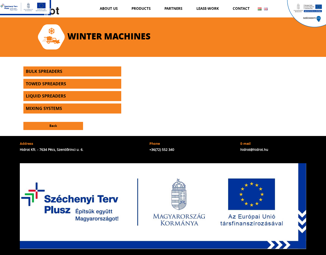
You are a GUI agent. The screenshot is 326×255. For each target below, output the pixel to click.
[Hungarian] (260, 9)
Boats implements (143, 51)
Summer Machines (143, 31)
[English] (266, 9)
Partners (173, 8)
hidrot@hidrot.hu (254, 149)
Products (141, 8)
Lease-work (207, 8)
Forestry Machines (143, 41)
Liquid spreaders (46, 96)
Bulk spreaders (44, 71)
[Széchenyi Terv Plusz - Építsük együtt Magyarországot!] (25, 7)
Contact (241, 8)
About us (109, 8)
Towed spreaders (46, 84)
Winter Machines (143, 21)
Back (53, 126)
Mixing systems (44, 108)
